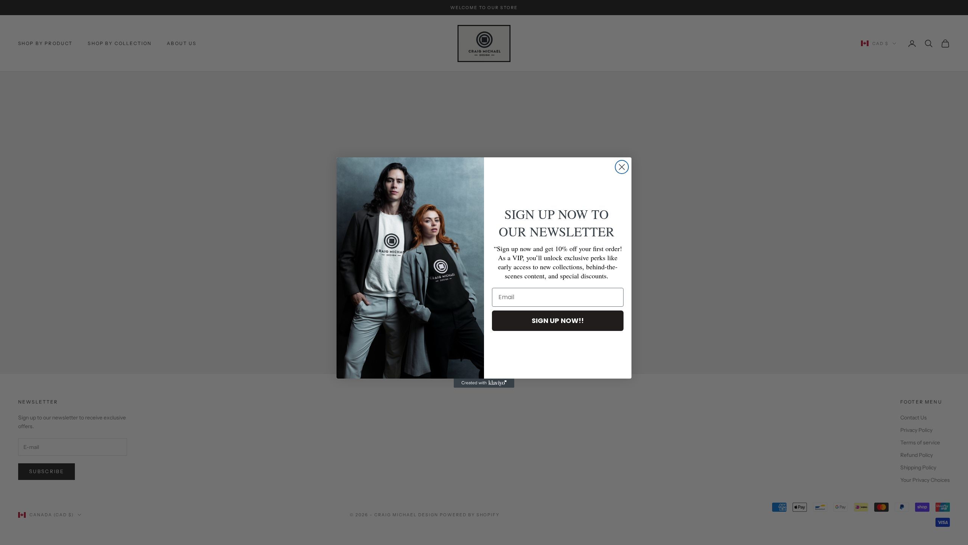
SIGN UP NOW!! (558, 320)
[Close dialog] (621, 167)
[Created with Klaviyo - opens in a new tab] (484, 383)
